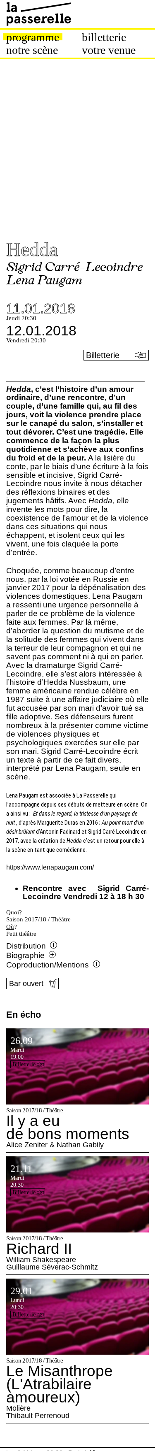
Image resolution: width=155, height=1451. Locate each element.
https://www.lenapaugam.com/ (50, 867)
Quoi (12, 912)
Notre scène (32, 50)
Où (10, 926)
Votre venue (109, 50)
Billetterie (104, 37)
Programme (32, 37)
